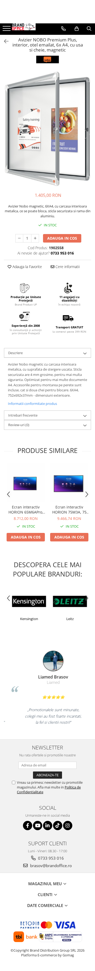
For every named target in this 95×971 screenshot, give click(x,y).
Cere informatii (67, 266)
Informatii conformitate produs (32, 403)
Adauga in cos (62, 238)
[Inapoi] (4, 41)
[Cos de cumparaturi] (76, 28)
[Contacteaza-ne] (63, 28)
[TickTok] (57, 825)
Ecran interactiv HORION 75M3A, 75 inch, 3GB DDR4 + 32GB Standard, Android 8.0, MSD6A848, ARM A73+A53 (69, 509)
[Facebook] (27, 825)
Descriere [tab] (15, 352)
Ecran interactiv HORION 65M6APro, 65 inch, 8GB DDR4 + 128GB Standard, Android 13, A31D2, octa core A (26, 509)
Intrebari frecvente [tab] (22, 415)
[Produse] (7, 30)
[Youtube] (37, 825)
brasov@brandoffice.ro (50, 865)
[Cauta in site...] (89, 28)
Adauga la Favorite (26, 266)
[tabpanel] (47, 129)
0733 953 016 (50, 858)
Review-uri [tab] (18, 424)
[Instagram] (67, 825)
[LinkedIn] (47, 825)
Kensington (27, 618)
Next (87, 134)
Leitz (68, 618)
